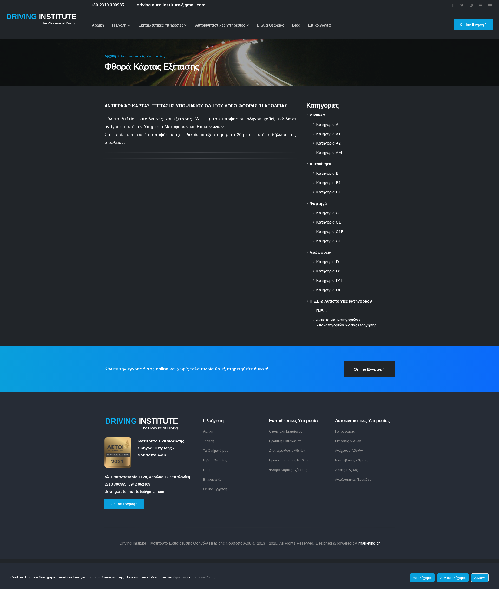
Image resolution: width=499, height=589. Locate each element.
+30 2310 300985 (107, 5)
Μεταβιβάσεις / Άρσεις (351, 460)
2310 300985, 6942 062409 (127, 484)
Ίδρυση (208, 441)
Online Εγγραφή (473, 25)
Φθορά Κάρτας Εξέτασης (288, 470)
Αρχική (98, 25)
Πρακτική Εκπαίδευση (285, 441)
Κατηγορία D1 (328, 271)
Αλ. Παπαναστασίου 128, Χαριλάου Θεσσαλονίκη (147, 477)
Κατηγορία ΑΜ (329, 152)
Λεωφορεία (320, 252)
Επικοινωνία (319, 25)
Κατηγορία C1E (330, 231)
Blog (296, 25)
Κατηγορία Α (327, 124)
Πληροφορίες (345, 431)
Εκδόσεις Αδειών (348, 441)
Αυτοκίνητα (320, 164)
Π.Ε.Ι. (321, 310)
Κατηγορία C (327, 213)
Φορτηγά (318, 203)
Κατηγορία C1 (328, 222)
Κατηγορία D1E (330, 280)
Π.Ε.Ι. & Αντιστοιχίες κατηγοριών (341, 301)
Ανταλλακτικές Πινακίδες (353, 479)
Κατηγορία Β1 (328, 182)
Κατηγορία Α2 (328, 143)
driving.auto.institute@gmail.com (171, 5)
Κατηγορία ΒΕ (329, 192)
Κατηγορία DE (329, 289)
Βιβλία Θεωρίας (270, 25)
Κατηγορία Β (327, 173)
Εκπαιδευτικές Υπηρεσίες (160, 25)
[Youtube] (490, 5)
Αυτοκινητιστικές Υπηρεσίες (220, 25)
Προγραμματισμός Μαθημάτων (292, 460)
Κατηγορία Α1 (328, 134)
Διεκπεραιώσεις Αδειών (287, 451)
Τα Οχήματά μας (215, 451)
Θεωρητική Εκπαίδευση (286, 431)
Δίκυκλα (317, 115)
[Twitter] (462, 5)
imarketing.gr (369, 543)
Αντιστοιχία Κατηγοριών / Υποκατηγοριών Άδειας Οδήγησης (346, 322)
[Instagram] (471, 5)
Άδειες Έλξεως (346, 470)
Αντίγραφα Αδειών (349, 451)
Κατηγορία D (327, 261)
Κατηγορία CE (329, 241)
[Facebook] (453, 5)
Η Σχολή (119, 25)
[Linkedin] (480, 5)
